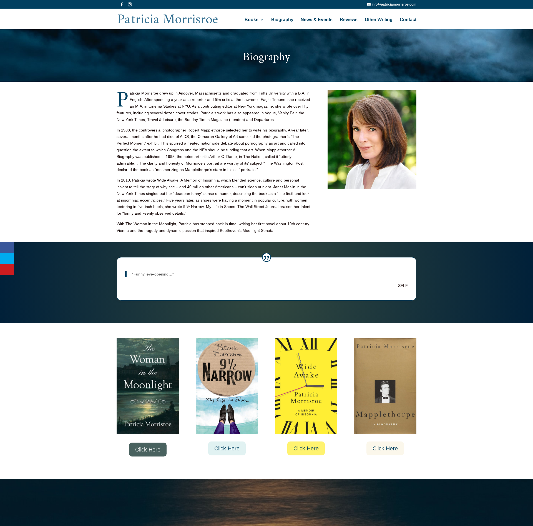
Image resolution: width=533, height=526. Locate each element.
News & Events (317, 20)
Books (251, 20)
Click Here (147, 449)
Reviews (349, 20)
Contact (408, 20)
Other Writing (379, 20)
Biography (282, 20)
